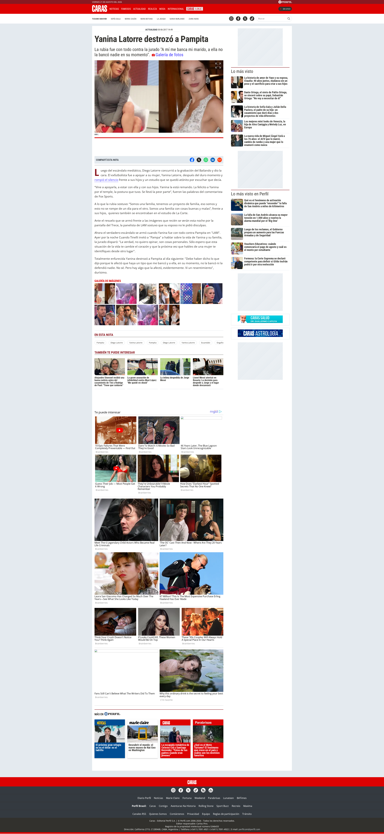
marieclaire (142, 723)
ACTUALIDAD (151, 29)
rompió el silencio (106, 180)
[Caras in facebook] (238, 18)
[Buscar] (288, 18)
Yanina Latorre (135, 342)
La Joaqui (161, 19)
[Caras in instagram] (231, 18)
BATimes (242, 798)
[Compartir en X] (199, 160)
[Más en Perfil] (112, 714)
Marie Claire (173, 798)
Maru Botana (147, 19)
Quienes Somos (158, 814)
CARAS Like (194, 8)
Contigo (163, 806)
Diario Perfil (144, 798)
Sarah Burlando (177, 19)
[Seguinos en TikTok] (252, 18)
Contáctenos (177, 814)
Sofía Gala (116, 19)
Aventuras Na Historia (183, 806)
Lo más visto (242, 71)
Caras (152, 806)
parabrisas (208, 723)
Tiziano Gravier (99, 19)
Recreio (236, 806)
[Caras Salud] (260, 322)
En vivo (286, 8)
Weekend (200, 798)
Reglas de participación (226, 814)
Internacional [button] (176, 8)
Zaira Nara (194, 19)
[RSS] (203, 790)
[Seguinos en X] (245, 18)
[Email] (219, 160)
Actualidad (139, 8)
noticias (109, 723)
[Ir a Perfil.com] (285, 2)
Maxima (247, 806)
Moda (162, 8)
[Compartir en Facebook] (192, 160)
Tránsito (247, 814)
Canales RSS (139, 814)
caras (175, 723)
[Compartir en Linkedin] (212, 160)
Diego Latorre (117, 342)
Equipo (206, 814)
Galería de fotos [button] (169, 54)
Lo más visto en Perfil (249, 193)
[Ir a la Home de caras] (99, 11)
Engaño (220, 342)
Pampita (100, 342)
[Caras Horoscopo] (260, 336)
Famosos (126, 8)
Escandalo (205, 342)
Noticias (114, 8)
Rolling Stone (206, 806)
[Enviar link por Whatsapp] (206, 160)
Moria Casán (130, 19)
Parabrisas (214, 798)
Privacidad (193, 814)
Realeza (152, 8)
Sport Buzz (222, 806)
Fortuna (187, 798)
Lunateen (228, 798)
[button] (158, 99)
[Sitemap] (210, 790)
